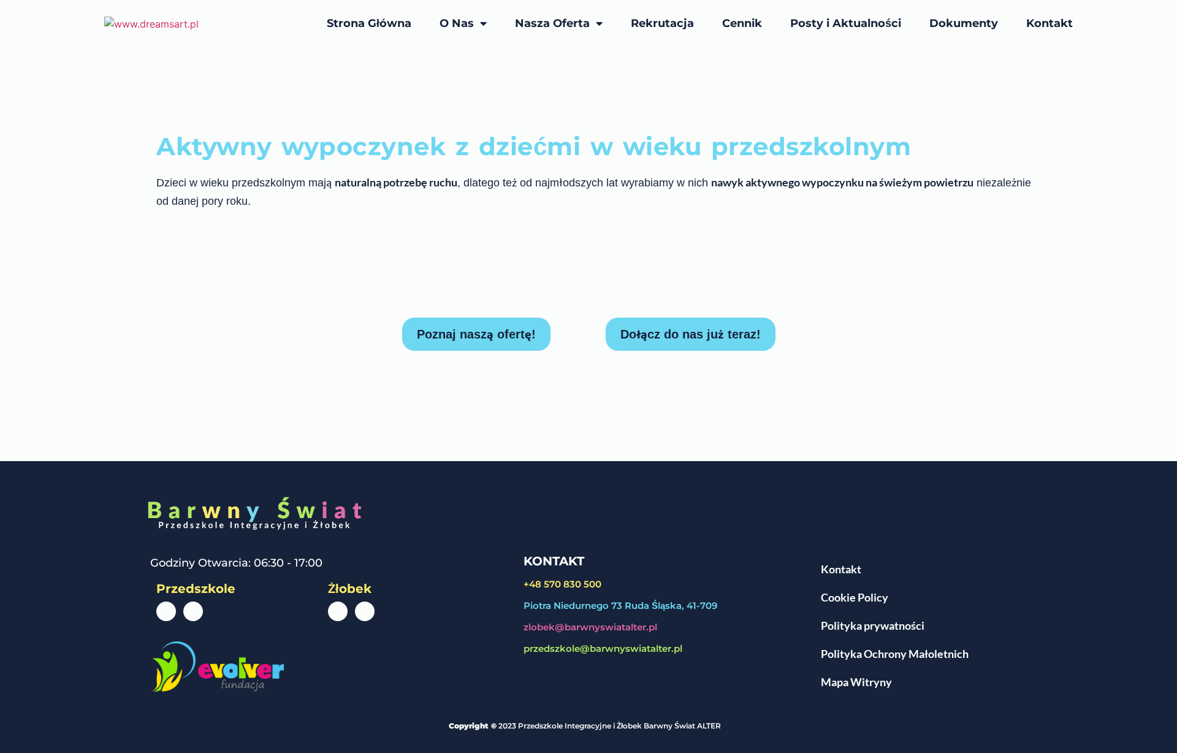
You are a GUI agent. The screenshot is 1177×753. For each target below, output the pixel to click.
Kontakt (1049, 23)
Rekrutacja (662, 23)
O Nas (457, 23)
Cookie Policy (854, 597)
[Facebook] (166, 611)
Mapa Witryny (856, 682)
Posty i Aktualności (845, 23)
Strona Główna (369, 23)
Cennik (742, 23)
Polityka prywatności (872, 625)
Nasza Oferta (552, 23)
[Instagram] (193, 611)
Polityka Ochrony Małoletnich (895, 653)
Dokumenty (963, 23)
